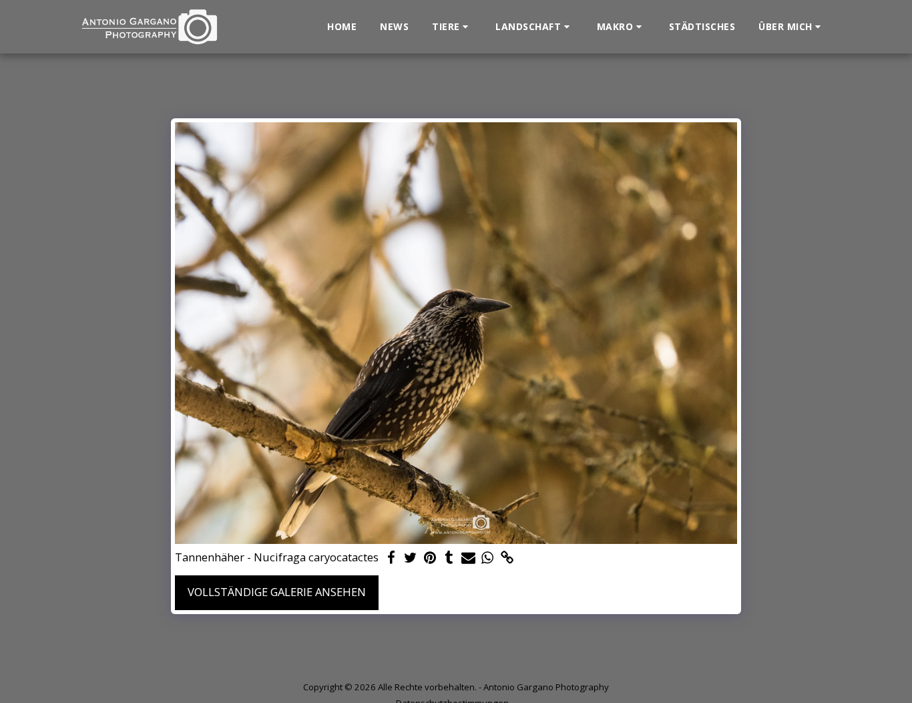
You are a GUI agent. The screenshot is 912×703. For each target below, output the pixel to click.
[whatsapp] (488, 558)
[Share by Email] (468, 558)
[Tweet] (410, 558)
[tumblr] (449, 558)
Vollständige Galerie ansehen (277, 591)
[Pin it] (430, 558)
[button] (452, 27)
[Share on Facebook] (391, 558)
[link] (507, 558)
